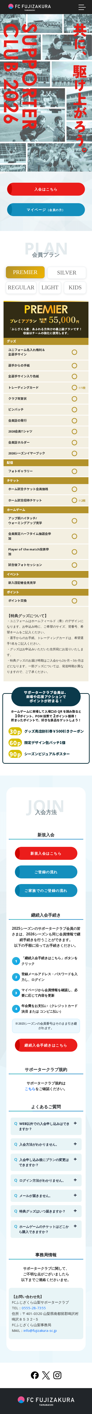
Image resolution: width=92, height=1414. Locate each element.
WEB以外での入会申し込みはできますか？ (44, 1126)
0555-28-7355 (34, 1307)
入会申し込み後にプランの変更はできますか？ (44, 1162)
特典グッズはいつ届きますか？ (42, 1211)
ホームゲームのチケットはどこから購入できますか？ (44, 1229)
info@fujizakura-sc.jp (40, 1330)
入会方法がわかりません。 (39, 1144)
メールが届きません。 (35, 1195)
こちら (30, 1088)
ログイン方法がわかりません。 (42, 1180)
